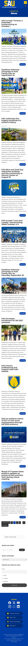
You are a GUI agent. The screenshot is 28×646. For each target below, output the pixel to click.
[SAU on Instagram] (9, 606)
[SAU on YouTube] (18, 602)
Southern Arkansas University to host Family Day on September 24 (10, 72)
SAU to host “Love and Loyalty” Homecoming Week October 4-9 (11, 222)
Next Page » (5, 525)
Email (3, 569)
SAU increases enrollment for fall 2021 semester (12, 320)
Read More (22, 64)
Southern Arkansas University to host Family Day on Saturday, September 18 (12, 272)
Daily (4, 575)
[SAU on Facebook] (9, 602)
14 (23, 522)
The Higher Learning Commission (15, 635)
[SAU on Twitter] (14, 602)
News (14, 13)
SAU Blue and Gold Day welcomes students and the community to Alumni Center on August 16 (12, 173)
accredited (19, 634)
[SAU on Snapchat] (14, 606)
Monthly (5, 581)
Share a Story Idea (10, 537)
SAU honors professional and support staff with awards (9, 368)
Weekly (5, 578)
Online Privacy (14, 641)
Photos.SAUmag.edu (15, 621)
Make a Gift (12, 617)
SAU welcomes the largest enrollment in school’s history (11, 120)
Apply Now (13, 625)
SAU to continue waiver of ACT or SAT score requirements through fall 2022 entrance (12, 421)
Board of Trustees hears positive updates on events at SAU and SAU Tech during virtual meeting (12, 475)
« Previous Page (5, 522)
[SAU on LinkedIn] (18, 606)
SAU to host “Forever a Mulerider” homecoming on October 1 (12, 23)
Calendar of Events (14, 613)
